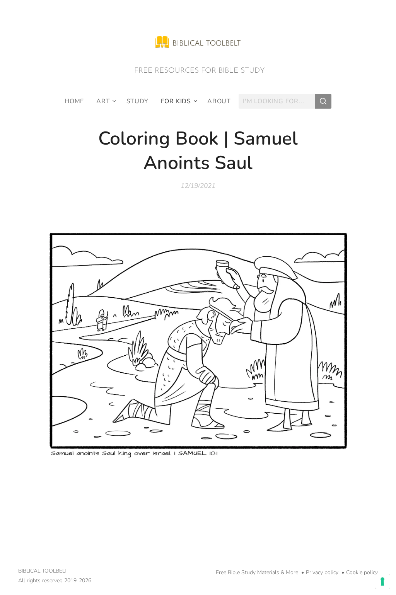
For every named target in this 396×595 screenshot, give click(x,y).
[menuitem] (77, 101)
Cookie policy (362, 572)
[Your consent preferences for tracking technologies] (382, 581)
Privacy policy (322, 572)
